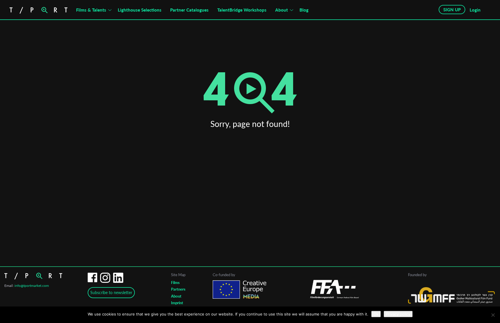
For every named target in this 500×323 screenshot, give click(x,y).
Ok (376, 314)
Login (475, 9)
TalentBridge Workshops (241, 9)
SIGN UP (452, 9)
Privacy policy (398, 314)
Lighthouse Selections (139, 9)
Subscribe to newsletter (111, 292)
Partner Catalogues (189, 9)
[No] (493, 315)
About (281, 9)
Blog (303, 9)
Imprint (177, 302)
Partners (178, 289)
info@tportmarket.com (31, 285)
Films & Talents (91, 9)
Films (175, 282)
